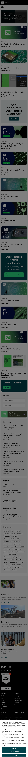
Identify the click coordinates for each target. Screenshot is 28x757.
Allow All (14, 748)
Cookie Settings (14, 755)
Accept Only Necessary (14, 751)
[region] (14, 738)
